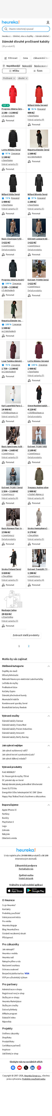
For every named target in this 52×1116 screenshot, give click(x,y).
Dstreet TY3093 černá (38, 280)
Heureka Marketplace (11, 1001)
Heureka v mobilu (10, 953)
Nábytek (6, 834)
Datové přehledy (9, 1009)
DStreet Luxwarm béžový (39, 239)
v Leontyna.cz (8, 245)
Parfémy (5, 814)
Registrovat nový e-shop (13, 993)
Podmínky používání (11, 913)
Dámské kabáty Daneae (12, 720)
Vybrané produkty (12, 767)
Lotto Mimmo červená (38, 361)
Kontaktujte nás (26, 868)
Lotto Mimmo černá (11, 150)
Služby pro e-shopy (10, 997)
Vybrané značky (10, 716)
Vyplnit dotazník (26, 878)
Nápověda (6, 1021)
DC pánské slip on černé (13, 780)
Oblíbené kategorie (13, 666)
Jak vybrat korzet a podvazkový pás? (18, 754)
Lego (4, 826)
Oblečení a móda (9, 838)
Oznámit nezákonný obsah (14, 933)
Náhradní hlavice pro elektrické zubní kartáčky (22, 679)
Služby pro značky (10, 1005)
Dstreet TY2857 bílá (37, 446)
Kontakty (6, 909)
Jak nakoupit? (8, 949)
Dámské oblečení (42, 36)
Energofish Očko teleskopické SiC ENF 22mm (22, 792)
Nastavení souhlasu (11, 965)
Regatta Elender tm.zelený (13, 320)
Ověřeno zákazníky (10, 1033)
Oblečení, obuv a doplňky (23, 36)
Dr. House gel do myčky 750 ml (15, 776)
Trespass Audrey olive (38, 487)
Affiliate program (9, 1013)
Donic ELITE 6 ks (9, 788)
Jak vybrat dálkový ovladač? (14, 758)
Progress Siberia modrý (13, 280)
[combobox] (26, 29)
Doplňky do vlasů (9, 671)
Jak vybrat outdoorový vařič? (15, 750)
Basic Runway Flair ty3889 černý (13, 528)
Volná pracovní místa (11, 917)
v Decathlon (33, 535)
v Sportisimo (33, 115)
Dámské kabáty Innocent (13, 733)
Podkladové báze (9, 687)
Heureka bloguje (9, 925)
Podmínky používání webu (33, 1079)
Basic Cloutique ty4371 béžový (13, 239)
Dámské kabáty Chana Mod (14, 725)
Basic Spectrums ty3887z (13, 446)
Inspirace (6, 1049)
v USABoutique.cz (10, 412)
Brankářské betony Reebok (14, 707)
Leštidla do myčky (10, 683)
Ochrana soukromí (10, 969)
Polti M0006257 (8, 772)
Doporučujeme (10, 805)
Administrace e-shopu (12, 989)
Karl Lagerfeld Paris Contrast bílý (13, 405)
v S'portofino (7, 617)
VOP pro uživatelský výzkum (14, 977)
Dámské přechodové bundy (14, 695)
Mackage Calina (9, 610)
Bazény (5, 818)
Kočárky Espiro (8, 691)
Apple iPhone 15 (9, 810)
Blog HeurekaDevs (10, 929)
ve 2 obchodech (35, 156)
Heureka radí (8, 957)
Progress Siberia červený (13, 109)
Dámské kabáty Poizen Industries (17, 729)
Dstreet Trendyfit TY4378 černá (39, 569)
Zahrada (5, 830)
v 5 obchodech (8, 116)
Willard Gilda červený (38, 105)
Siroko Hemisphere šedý (39, 528)
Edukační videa (8, 1017)
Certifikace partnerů (11, 1045)
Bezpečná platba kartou (13, 973)
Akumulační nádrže (10, 699)
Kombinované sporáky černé (14, 703)
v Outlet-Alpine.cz (36, 494)
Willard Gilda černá (11, 194)
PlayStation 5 (8, 822)
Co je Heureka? (9, 905)
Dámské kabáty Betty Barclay (15, 737)
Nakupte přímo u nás (11, 961)
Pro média (6, 921)
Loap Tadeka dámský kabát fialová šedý (13, 361)
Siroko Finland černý (11, 569)
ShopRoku (6, 1037)
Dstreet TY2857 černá (12, 487)
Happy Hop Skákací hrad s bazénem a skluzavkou (23, 796)
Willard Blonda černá (37, 194)
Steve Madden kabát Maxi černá (39, 405)
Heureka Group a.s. (32, 1075)
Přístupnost (7, 937)
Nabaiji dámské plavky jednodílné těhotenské (22, 784)
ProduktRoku (8, 1041)
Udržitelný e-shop (10, 1053)
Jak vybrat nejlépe (12, 745)
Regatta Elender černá (38, 150)
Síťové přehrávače (10, 675)
